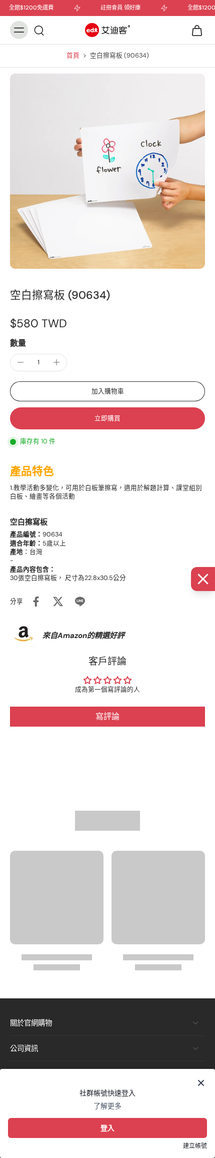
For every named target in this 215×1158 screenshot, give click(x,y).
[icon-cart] (194, 30)
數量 (18, 343)
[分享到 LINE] (80, 602)
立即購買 (107, 418)
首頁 (73, 56)
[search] (39, 30)
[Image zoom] (107, 171)
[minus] (20, 362)
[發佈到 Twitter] (58, 602)
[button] (107, 391)
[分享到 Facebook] (36, 602)
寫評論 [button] (108, 716)
